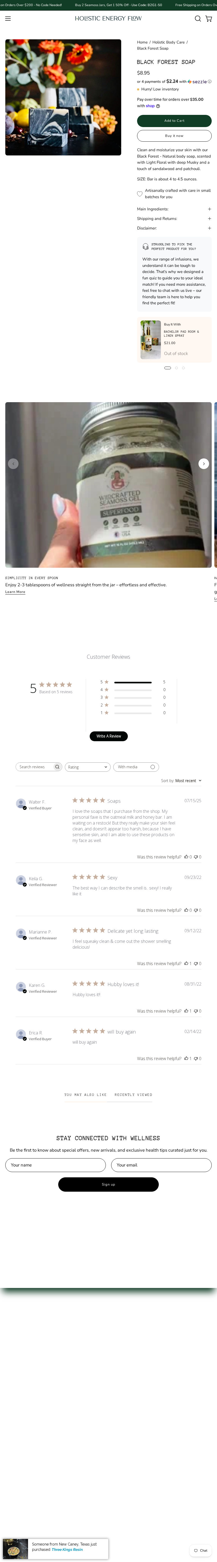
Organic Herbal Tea (24, 1392)
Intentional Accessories (28, 1420)
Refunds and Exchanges (138, 1374)
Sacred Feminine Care (27, 1401)
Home (142, 42)
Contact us (124, 1364)
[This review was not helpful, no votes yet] (196, 857)
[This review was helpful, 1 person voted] (186, 963)
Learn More (15, 592)
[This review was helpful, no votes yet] (186, 857)
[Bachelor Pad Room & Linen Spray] (151, 339)
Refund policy (127, 1392)
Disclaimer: (147, 228)
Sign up (108, 1184)
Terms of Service (130, 1383)
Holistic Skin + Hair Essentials (35, 1411)
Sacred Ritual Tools (24, 1429)
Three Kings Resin (66, 1549)
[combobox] (88, 767)
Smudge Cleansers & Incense (34, 1447)
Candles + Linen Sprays (28, 1438)
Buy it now (174, 135)
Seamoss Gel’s (19, 1364)
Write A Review (109, 736)
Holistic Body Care (168, 42)
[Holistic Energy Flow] (108, 18)
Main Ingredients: (152, 209)
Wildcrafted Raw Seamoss (31, 1374)
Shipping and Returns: (157, 218)
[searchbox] (34, 767)
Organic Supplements (27, 1383)
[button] (197, 18)
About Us (123, 1355)
